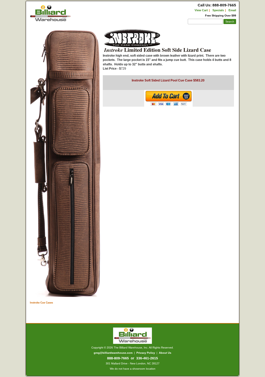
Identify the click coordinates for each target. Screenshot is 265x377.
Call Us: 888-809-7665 (217, 5)
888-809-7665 (118, 358)
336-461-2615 (147, 358)
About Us (165, 352)
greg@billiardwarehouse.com (113, 352)
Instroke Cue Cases (41, 302)
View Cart (201, 10)
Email (232, 10)
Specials (218, 10)
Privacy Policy (145, 352)
